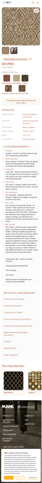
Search (32, 2)
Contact (28, 420)
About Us (28, 428)
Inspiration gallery (8, 425)
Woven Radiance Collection (16, 59)
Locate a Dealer (10, 430)
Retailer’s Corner (8, 444)
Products (8, 420)
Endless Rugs (9, 439)
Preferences (31, 478)
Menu (36, 2)
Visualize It (8, 435)
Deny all (20, 478)
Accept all (9, 478)
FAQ (26, 424)
